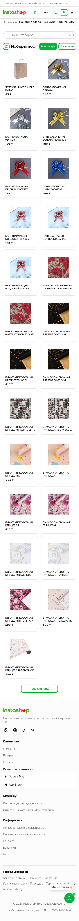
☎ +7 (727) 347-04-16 (57, 910)
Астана (20, 878)
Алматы (8, 878)
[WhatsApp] (6, 730)
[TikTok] (24, 730)
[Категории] (6, 46)
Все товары (48, 46)
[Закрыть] (74, 885)
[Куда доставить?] (34, 12)
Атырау (7, 889)
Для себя (20, 3)
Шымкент (34, 878)
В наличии (67, 46)
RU (46, 12)
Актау (19, 889)
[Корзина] (56, 12)
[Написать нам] (69, 898)
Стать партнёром (57, 3)
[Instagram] (15, 730)
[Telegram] (32, 730)
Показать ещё (39, 688)
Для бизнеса (36, 3)
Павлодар (36, 883)
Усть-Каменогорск (15, 883)
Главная (7, 3)
